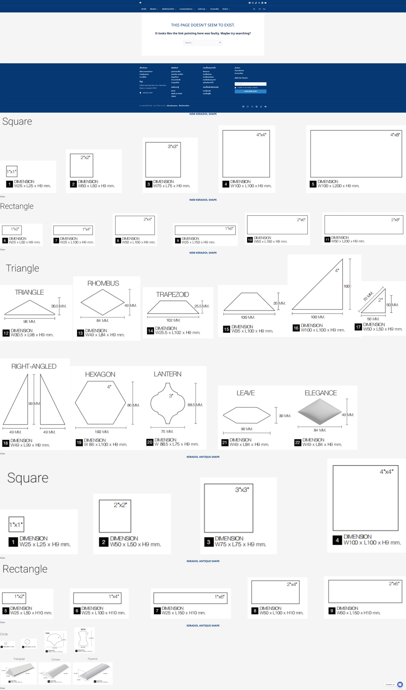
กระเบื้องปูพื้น (207, 94)
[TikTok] (256, 3)
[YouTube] (265, 3)
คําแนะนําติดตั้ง (175, 80)
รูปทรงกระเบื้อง (175, 71)
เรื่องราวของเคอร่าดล (146, 71)
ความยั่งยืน (143, 77)
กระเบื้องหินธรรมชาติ (209, 80)
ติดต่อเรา (237, 68)
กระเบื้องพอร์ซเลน (208, 77)
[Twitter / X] (259, 3)
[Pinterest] (262, 3)
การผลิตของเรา (144, 74)
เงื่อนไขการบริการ (184, 106)
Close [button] (2, 196)
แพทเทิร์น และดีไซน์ (177, 74)
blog (173, 91)
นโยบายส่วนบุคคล (172, 106)
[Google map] (146, 92)
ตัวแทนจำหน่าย (239, 71)
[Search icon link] (254, 9)
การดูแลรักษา (175, 82)
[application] (157, 9)
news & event (176, 94)
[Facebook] (250, 3)
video (173, 96)
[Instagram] (253, 3)
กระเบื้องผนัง (207, 91)
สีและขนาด (206, 71)
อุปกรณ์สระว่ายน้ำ (208, 82)
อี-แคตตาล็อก (239, 73)
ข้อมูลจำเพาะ (175, 77)
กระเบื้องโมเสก (207, 74)
